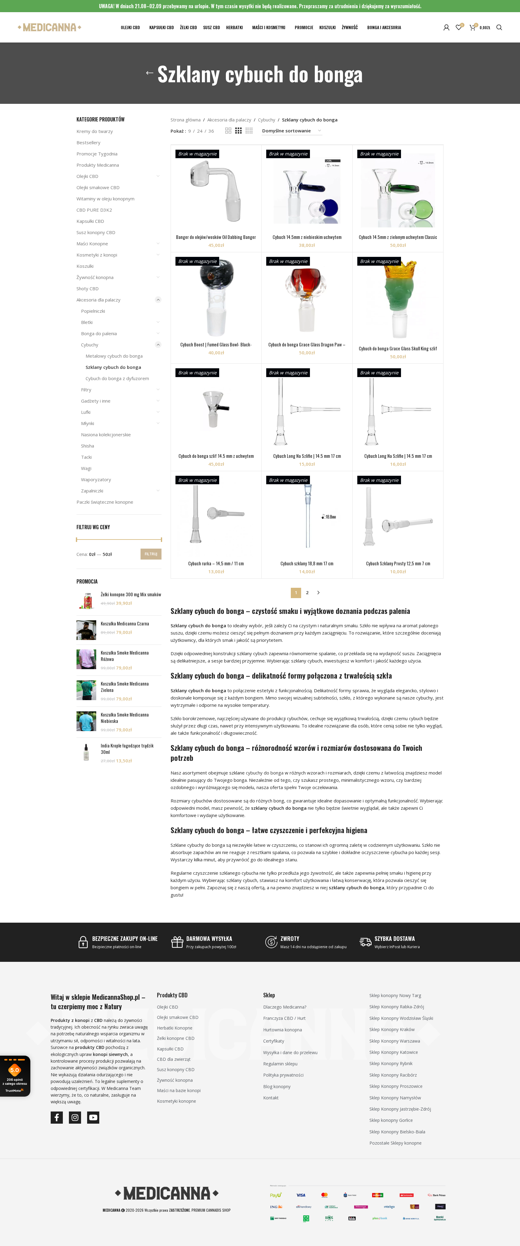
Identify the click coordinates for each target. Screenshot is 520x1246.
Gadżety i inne (95, 401)
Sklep (269, 995)
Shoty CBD (87, 288)
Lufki (85, 412)
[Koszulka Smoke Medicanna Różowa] (86, 660)
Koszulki (84, 266)
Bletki (87, 322)
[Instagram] (75, 1118)
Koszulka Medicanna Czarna (125, 623)
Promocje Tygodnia (96, 154)
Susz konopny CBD (95, 232)
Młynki (87, 423)
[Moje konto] (446, 27)
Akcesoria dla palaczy (98, 300)
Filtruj (151, 554)
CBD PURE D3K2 (94, 210)
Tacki (86, 457)
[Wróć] (149, 73)
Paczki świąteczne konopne (104, 502)
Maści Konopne (92, 243)
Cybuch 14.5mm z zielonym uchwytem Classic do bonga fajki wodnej (398, 240)
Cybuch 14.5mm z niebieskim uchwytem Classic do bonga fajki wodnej (307, 240)
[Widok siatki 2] (228, 131)
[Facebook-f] (57, 1118)
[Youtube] (93, 1118)
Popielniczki (93, 311)
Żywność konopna (95, 277)
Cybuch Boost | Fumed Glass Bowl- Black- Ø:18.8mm (216, 347)
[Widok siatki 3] (238, 131)
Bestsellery (88, 142)
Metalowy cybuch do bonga (114, 356)
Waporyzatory (96, 479)
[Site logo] (49, 27)
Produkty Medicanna (97, 165)
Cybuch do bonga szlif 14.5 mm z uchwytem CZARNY (216, 458)
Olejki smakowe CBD (98, 187)
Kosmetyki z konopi (96, 255)
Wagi (86, 468)
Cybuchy (89, 345)
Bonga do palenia (99, 333)
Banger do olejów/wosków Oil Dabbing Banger (216, 236)
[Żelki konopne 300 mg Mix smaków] (86, 601)
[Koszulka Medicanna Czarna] (86, 630)
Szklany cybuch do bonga (113, 367)
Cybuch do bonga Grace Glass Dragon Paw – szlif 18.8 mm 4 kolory (306, 347)
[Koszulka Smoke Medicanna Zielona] (86, 691)
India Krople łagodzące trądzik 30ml (127, 748)
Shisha (87, 446)
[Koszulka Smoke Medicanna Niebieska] (86, 722)
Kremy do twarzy (94, 131)
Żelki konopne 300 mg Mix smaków (131, 594)
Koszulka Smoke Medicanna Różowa (125, 655)
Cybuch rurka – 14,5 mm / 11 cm (216, 563)
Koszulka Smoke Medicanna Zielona (125, 686)
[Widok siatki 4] (249, 131)
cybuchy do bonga (265, 773)
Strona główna (186, 120)
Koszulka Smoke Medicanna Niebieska (125, 717)
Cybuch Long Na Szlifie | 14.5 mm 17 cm (307, 455)
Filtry (86, 389)
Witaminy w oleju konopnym (105, 199)
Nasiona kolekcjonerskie (106, 434)
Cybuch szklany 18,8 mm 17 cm (306, 563)
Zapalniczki (92, 491)
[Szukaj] (499, 27)
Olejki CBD (87, 176)
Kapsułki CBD (90, 221)
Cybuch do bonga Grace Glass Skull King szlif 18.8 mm (398, 351)
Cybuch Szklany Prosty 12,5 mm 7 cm (398, 563)
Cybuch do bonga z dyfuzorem (117, 378)
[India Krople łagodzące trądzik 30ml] (86, 753)
